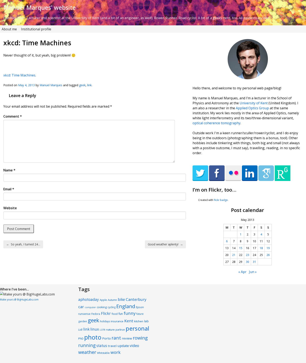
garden (82, 321)
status (101, 345)
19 (268, 248)
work (116, 352)
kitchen (138, 321)
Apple (103, 300)
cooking (102, 307)
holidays (105, 321)
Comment (12, 116)
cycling (112, 307)
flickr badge (221, 200)
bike (121, 299)
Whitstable (103, 353)
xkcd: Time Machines (19, 75)
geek (82, 85)
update (123, 345)
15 (240, 248)
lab (146, 321)
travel (112, 346)
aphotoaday (88, 299)
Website (10, 208)
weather (87, 352)
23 (247, 255)
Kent (128, 320)
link (89, 85)
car (81, 306)
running (87, 345)
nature (110, 329)
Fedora (95, 314)
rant (116, 338)
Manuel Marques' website (39, 7)
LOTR (102, 329)
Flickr (106, 313)
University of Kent (254, 103)
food (115, 314)
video (134, 345)
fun (120, 314)
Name (9, 170)
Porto (106, 338)
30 (247, 262)
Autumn (112, 300)
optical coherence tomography (216, 123)
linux (94, 329)
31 (254, 262)
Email (8, 189)
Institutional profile (36, 29)
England (125, 306)
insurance (117, 321)
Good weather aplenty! (165, 244)
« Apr (242, 271)
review (127, 338)
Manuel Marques (51, 85)
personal (137, 328)
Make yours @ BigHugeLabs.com (19, 299)
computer (90, 307)
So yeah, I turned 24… (23, 244)
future (140, 314)
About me (9, 29)
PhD (80, 338)
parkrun (120, 329)
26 (268, 255)
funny (130, 313)
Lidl (80, 329)
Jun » (253, 271)
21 (233, 255)
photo (92, 337)
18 (261, 248)
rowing (140, 338)
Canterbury (136, 299)
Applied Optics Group (252, 108)
